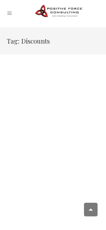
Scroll (91, 209)
